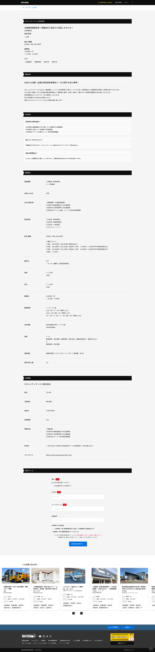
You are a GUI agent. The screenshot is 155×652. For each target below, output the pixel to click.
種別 (55, 479)
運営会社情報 (25, 640)
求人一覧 (28, 7)
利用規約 (55, 531)
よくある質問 (76, 640)
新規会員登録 (118, 2)
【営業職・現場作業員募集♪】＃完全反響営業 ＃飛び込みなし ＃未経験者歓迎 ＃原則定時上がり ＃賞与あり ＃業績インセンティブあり (104, 588)
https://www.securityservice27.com (59, 455)
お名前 (56, 492)
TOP (23, 7)
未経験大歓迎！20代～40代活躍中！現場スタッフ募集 (16, 588)
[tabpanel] (16, 589)
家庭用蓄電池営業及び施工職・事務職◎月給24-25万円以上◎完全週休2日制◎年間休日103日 (134, 588)
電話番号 (54, 516)
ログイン (126, 2)
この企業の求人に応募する (62, 486)
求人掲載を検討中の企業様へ (105, 2)
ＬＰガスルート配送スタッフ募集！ (73, 587)
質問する (113, 627)
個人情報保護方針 (64, 531)
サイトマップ (34, 640)
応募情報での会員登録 (58, 525)
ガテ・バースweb (26, 643)
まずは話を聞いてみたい (62, 482)
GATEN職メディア (87, 640)
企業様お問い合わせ (65, 640)
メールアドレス (59, 504)
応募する (127, 627)
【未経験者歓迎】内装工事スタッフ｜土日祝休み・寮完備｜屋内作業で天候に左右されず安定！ (45, 588)
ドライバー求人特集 (64, 643)
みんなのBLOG (98, 640)
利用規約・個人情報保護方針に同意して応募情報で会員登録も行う (75, 528)
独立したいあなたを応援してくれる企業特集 (45, 643)
